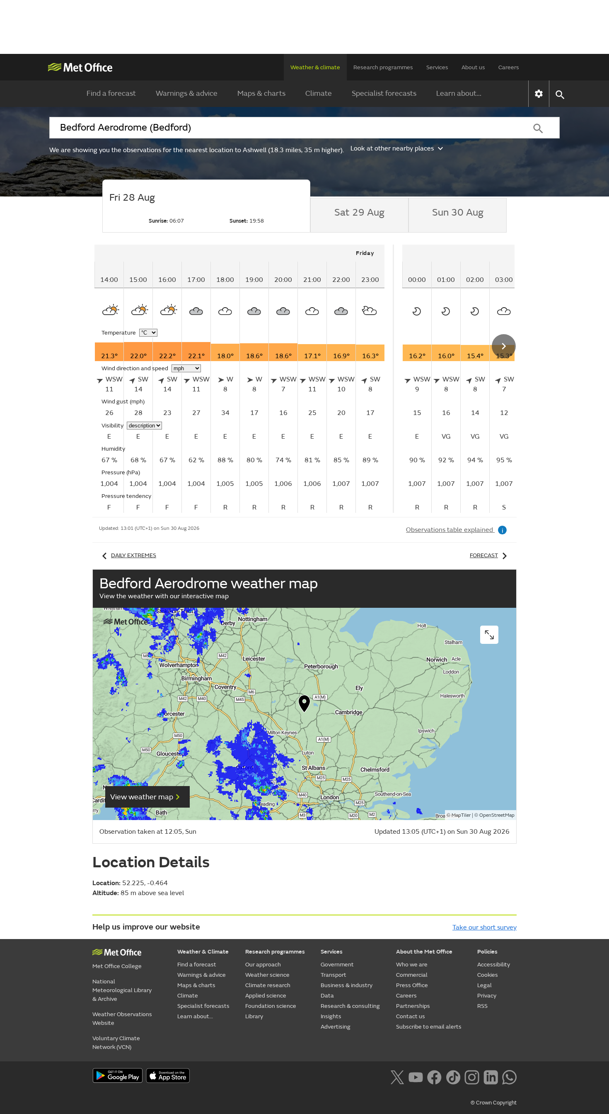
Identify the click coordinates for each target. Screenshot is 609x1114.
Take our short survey (484, 927)
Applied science (265, 995)
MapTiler (461, 815)
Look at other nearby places (392, 148)
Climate (318, 93)
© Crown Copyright (494, 1102)
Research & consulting (350, 1006)
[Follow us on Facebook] (434, 1076)
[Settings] (539, 93)
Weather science (267, 974)
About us (473, 67)
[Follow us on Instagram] (471, 1076)
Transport (333, 974)
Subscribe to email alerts (429, 1026)
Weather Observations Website (122, 1019)
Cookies (487, 974)
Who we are (412, 964)
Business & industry (346, 985)
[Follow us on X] (397, 1076)
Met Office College (117, 966)
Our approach (263, 964)
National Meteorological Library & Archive (122, 990)
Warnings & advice (187, 93)
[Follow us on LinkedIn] (490, 1076)
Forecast (484, 555)
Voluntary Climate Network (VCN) (116, 1043)
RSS (482, 1006)
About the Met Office (424, 951)
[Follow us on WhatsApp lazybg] (509, 1076)
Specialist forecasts (384, 93)
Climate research (267, 985)
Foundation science (270, 1006)
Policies (487, 951)
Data (327, 995)
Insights (331, 1016)
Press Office (412, 985)
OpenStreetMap (497, 815)
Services (437, 67)
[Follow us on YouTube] (415, 1076)
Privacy (486, 995)
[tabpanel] (244, 379)
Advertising (335, 1026)
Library (254, 1016)
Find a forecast (111, 93)
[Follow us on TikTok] (453, 1076)
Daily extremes (133, 555)
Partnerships (413, 1006)
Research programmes (383, 67)
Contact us (410, 1016)
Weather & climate (315, 67)
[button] (304, 705)
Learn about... (458, 93)
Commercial (412, 974)
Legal (484, 985)
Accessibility (493, 964)
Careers (508, 67)
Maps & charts (261, 93)
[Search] (538, 127)
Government (337, 964)
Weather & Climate (203, 951)
